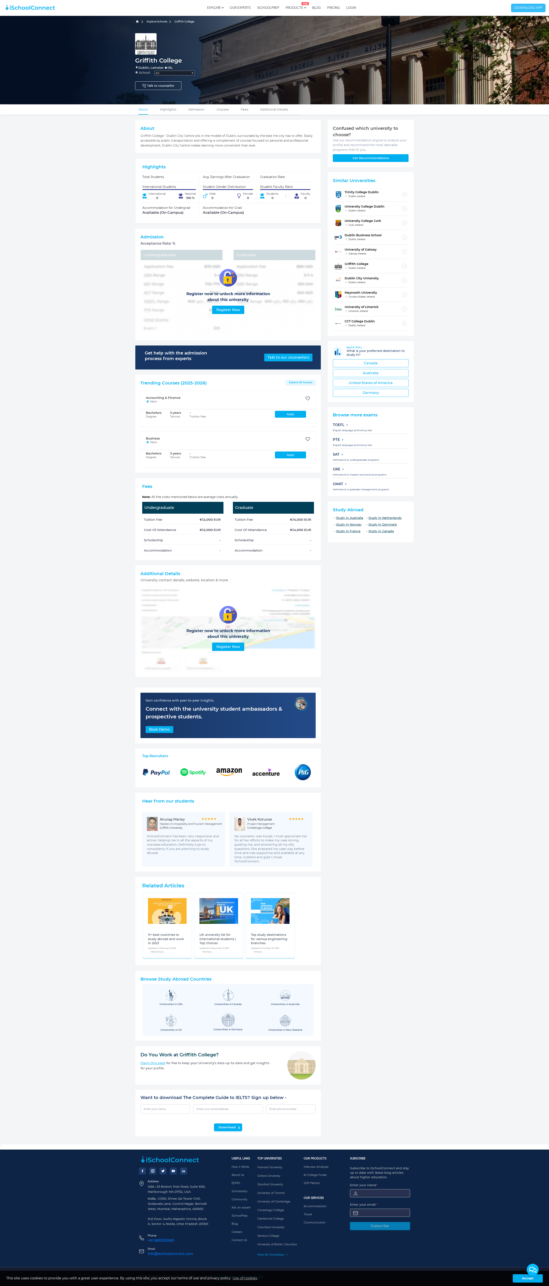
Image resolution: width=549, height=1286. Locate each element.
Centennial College (270, 1218)
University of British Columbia (277, 1244)
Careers (237, 1232)
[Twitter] (163, 1171)
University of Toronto (271, 1193)
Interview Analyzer (316, 1166)
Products (294, 6)
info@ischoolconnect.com (170, 1254)
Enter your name (363, 1185)
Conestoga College (270, 1210)
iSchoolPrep (268, 7)
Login (351, 7)
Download (227, 1127)
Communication (315, 1222)
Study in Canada (381, 531)
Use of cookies (244, 1278)
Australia (371, 373)
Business (153, 438)
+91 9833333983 (161, 1240)
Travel (308, 1214)
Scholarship (239, 1191)
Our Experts (240, 7)
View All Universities (271, 1254)
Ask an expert (241, 1207)
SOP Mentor (312, 1183)
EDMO (236, 1183)
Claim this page (152, 1063)
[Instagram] (152, 1171)
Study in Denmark (382, 524)
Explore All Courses (300, 382)
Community (239, 1199)
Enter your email (364, 1205)
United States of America (371, 383)
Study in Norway (349, 524)
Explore (214, 7)
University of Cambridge (273, 1201)
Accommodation (315, 1206)
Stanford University (270, 1184)
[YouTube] (173, 1171)
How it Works (240, 1166)
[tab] (143, 109)
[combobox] (174, 73)
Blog (316, 7)
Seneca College (268, 1235)
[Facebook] (142, 1171)
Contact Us (239, 1240)
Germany (371, 393)
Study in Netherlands (384, 518)
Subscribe (380, 1226)
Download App (528, 8)
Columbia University (270, 1227)
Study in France (348, 531)
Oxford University (268, 1175)
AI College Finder (315, 1175)
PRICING (333, 7)
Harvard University (269, 1167)
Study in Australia (349, 518)
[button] (533, 1270)
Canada (371, 363)
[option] (149, 928)
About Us (238, 1175)
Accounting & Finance (163, 398)
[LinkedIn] (183, 1171)
